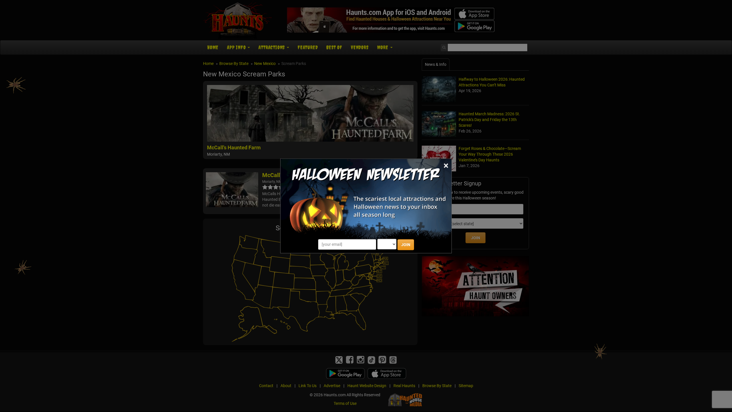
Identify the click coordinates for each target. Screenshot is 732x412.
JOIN (405, 245)
